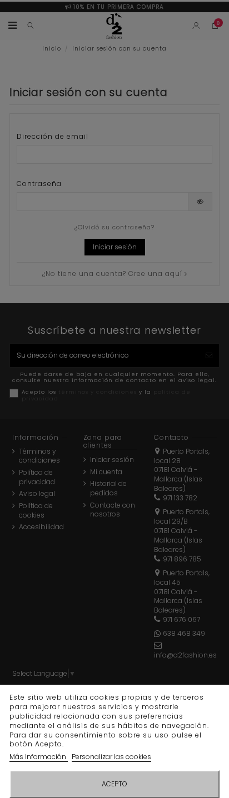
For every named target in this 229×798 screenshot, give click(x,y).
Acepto (114, 784)
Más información (38, 756)
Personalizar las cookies (111, 756)
